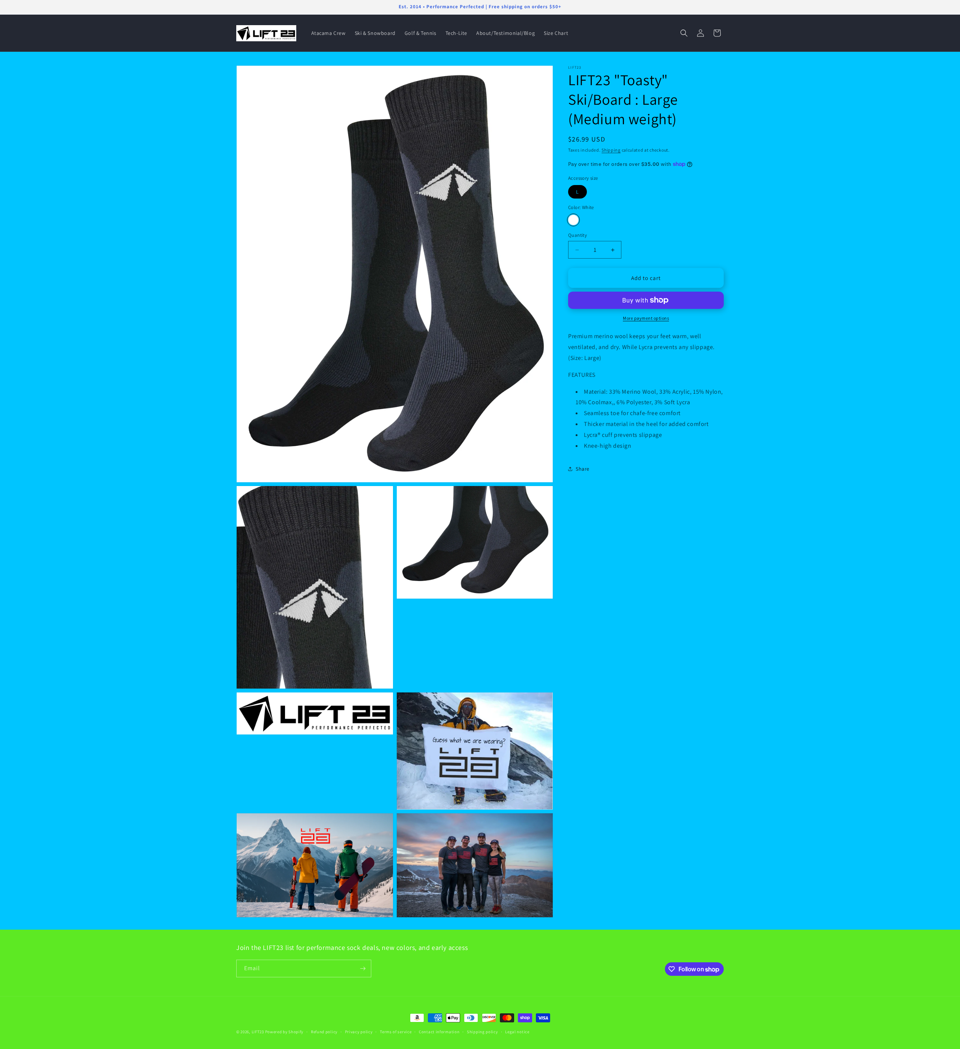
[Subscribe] (362, 968)
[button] (684, 33)
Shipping (611, 150)
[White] (573, 220)
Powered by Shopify (284, 1031)
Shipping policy (482, 1031)
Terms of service (395, 1031)
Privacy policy (359, 1031)
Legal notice (517, 1031)
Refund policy (324, 1031)
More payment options (646, 318)
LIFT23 (258, 1031)
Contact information (439, 1031)
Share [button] (583, 468)
